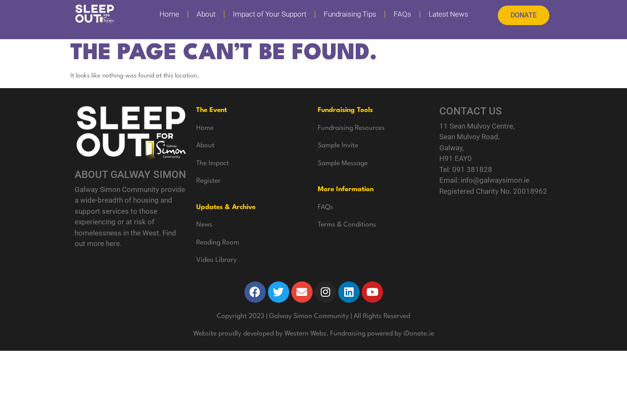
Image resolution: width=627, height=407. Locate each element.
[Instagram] (325, 292)
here (113, 243)
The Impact (212, 163)
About (206, 14)
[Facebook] (255, 292)
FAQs (402, 14)
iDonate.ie (418, 333)
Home (169, 14)
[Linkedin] (349, 292)
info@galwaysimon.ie (495, 180)
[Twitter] (278, 292)
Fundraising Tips (350, 14)
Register (208, 181)
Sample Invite (338, 145)
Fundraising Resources (351, 128)
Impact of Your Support (269, 14)
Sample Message (343, 163)
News (204, 224)
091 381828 (472, 169)
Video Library (216, 260)
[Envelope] (302, 292)
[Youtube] (372, 292)
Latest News (448, 14)
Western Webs (305, 333)
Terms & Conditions (347, 224)
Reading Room (217, 242)
